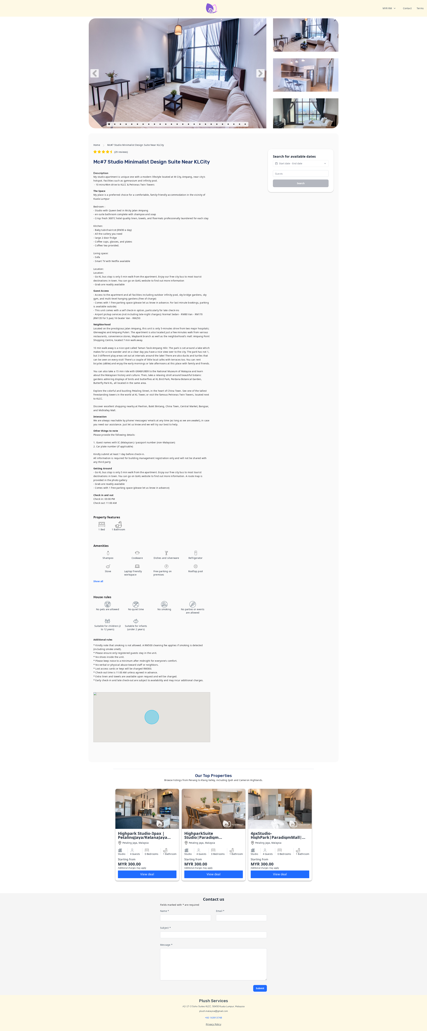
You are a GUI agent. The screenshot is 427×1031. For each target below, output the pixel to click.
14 (183, 125)
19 (211, 125)
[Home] (212, 8)
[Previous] (94, 73)
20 (217, 125)
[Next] (260, 73)
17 (200, 125)
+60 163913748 (213, 1017)
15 (189, 125)
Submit (260, 988)
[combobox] (389, 8)
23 (234, 125)
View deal (147, 874)
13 (177, 125)
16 (194, 125)
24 (240, 125)
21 (223, 125)
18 (206, 125)
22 (229, 125)
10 (160, 125)
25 (246, 125)
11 (166, 125)
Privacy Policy (213, 1024)
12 (172, 125)
